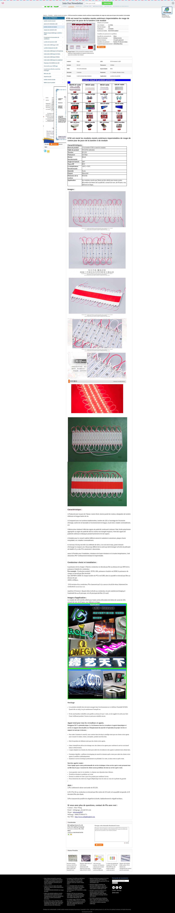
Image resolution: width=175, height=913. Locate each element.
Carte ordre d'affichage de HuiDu (52, 54)
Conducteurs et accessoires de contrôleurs (51, 38)
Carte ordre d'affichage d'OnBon (52, 57)
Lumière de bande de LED (50, 42)
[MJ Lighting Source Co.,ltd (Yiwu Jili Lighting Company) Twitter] (120, 887)
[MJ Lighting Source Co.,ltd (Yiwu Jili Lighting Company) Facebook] (116, 887)
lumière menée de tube (49, 79)
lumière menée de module (60, 15)
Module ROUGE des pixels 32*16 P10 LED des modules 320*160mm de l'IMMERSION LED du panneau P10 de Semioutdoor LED (99, 880)
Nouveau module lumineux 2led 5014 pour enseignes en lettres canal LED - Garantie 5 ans (72, 867)
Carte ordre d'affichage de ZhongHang (53, 51)
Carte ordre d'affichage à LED (51, 45)
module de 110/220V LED (50, 30)
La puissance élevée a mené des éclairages (52, 69)
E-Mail (114, 890)
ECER (90, 911)
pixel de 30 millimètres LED (50, 24)
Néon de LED (47, 73)
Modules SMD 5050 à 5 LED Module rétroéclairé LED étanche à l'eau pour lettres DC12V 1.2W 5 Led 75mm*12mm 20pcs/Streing (86, 868)
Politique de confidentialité (49, 909)
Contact (102, 47)
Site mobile (116, 892)
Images (163, 14)
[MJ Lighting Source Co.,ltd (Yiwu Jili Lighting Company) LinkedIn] (113, 887)
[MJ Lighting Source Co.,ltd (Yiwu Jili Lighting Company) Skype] (69, 834)
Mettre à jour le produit (49, 82)
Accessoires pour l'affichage (51, 66)
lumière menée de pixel (50, 21)
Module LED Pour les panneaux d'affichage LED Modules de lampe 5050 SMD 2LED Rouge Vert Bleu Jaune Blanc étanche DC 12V (75, 895)
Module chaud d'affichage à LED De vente (53, 33)
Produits (50, 15)
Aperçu (45, 15)
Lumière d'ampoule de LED (50, 48)
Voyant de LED (47, 76)
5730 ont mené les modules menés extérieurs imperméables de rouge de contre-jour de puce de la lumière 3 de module (81, 53)
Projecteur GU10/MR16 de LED (51, 63)
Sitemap (119, 890)
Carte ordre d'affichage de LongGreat (53, 60)
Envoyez (115, 883)
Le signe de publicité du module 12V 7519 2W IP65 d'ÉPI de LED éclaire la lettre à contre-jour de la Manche (112, 867)
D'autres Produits (166, 17)
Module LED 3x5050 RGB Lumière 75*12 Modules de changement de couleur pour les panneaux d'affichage (125, 867)
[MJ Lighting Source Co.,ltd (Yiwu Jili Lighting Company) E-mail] (71, 834)
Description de (165, 15)
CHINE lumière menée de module (65, 909)
